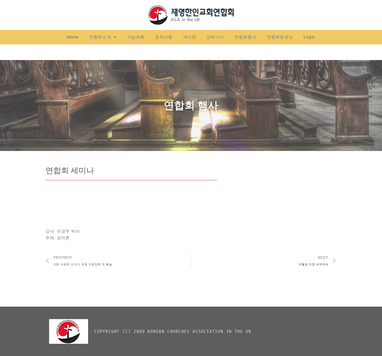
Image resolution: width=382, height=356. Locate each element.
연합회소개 (100, 37)
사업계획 (136, 37)
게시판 (189, 37)
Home (73, 37)
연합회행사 (245, 37)
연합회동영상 (280, 37)
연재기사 (215, 37)
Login (309, 37)
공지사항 (164, 37)
